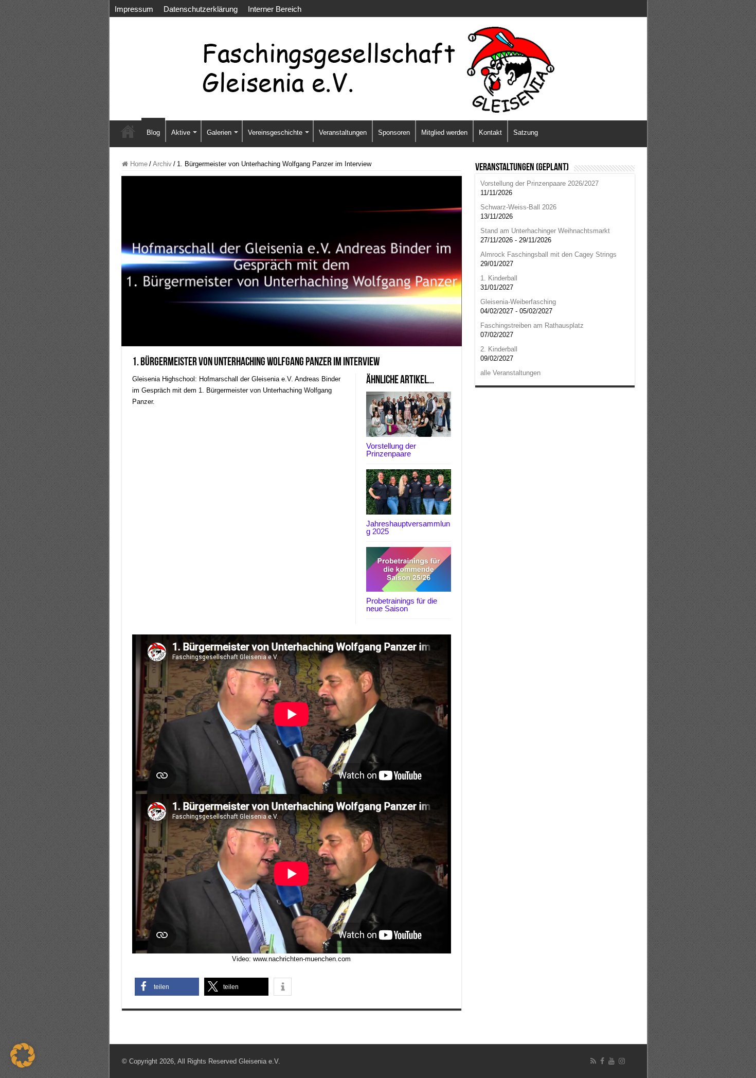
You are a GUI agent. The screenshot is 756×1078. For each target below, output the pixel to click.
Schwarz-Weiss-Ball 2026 (518, 207)
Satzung (525, 132)
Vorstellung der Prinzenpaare (391, 449)
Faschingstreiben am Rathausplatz (532, 325)
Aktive (180, 132)
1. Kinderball (498, 278)
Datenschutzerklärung (201, 9)
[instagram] (622, 1061)
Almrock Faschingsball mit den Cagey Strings (548, 254)
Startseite (128, 131)
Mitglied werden (444, 132)
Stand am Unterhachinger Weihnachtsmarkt (545, 231)
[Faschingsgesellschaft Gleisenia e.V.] (378, 68)
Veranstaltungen (343, 132)
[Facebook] (602, 1061)
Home (138, 164)
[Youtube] (611, 1061)
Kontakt (490, 132)
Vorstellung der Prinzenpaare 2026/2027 (539, 183)
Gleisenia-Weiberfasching (518, 302)
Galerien (219, 132)
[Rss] (593, 1061)
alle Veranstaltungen (510, 373)
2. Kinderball (498, 349)
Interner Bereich (274, 9)
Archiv (162, 164)
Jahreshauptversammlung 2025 (408, 527)
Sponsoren (394, 132)
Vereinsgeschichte (275, 132)
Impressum (134, 9)
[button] (167, 987)
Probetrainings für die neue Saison (401, 604)
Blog (153, 132)
